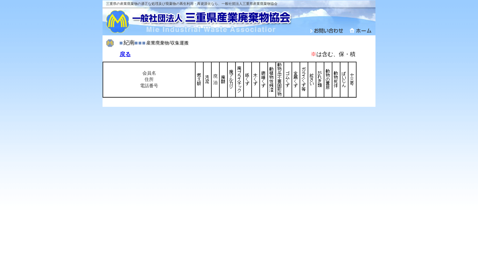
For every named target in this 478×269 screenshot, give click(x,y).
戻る (125, 54)
